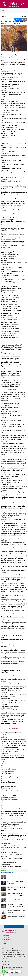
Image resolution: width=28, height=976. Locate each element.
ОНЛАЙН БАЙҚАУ (8, 939)
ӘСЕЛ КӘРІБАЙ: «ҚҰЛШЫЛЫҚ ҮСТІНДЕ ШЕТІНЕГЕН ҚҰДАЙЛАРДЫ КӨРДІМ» (16, 888)
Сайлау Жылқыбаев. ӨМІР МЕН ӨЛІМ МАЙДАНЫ (16, 917)
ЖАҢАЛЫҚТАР (7, 934)
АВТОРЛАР (6, 937)
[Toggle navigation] (3, 10)
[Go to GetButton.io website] (3, 974)
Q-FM (4, 943)
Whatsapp (4, 870)
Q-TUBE (5, 941)
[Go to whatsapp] (4, 971)
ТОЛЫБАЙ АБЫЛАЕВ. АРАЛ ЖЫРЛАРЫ (15, 882)
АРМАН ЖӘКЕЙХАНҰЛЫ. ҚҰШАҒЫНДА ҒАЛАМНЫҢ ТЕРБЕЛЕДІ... (15, 905)
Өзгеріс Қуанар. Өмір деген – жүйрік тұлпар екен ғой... (15, 899)
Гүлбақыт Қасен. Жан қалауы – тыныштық (16, 911)
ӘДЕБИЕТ (17, 19)
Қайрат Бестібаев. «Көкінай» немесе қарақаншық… (15, 877)
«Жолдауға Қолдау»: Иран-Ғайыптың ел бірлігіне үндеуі (15, 894)
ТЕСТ (4, 945)
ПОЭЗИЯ (24, 19)
